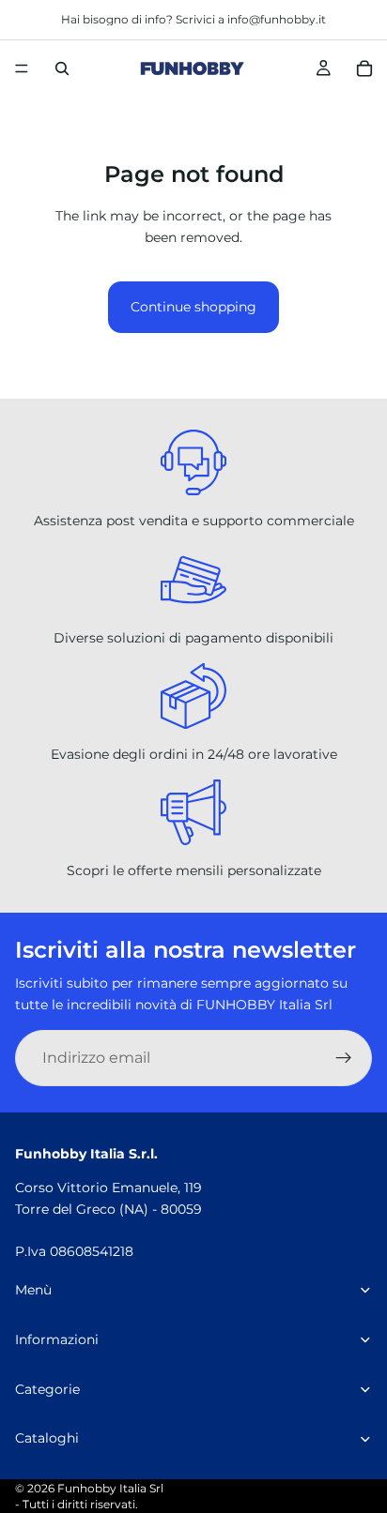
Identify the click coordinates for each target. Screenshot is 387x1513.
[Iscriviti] (344, 1058)
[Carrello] (364, 68)
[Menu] (21, 68)
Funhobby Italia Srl (110, 1488)
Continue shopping (193, 306)
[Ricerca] (62, 68)
